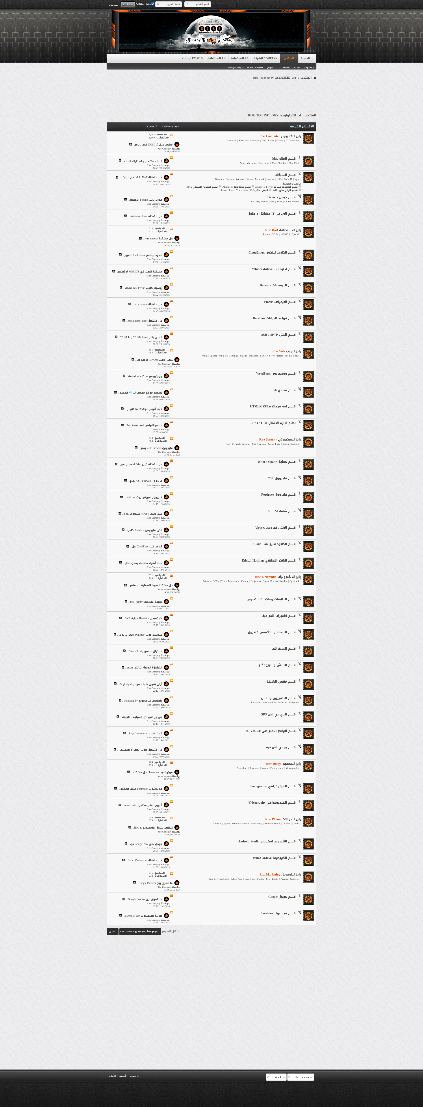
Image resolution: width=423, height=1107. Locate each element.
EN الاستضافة (217, 58)
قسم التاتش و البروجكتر (277, 665)
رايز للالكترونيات (278, 577)
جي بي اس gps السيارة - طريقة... (141, 717)
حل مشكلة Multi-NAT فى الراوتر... (140, 177)
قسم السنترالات (283, 649)
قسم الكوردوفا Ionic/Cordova (274, 858)
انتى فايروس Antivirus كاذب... (143, 530)
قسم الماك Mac (284, 159)
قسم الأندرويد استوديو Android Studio (267, 841)
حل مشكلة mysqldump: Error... (144, 321)
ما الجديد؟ (307, 58)
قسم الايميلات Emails (280, 302)
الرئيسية (134, 1076)
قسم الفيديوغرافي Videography (272, 803)
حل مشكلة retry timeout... (158, 238)
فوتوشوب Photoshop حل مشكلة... (152, 772)
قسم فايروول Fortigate (278, 495)
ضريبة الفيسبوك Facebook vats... (142, 915)
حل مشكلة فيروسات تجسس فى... (140, 464)
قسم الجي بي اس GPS (278, 714)
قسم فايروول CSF (282, 478)
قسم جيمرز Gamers (281, 197)
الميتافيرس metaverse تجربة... (144, 733)
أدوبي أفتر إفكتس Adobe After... (142, 805)
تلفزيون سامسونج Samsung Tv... (142, 700)
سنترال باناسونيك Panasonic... (144, 651)
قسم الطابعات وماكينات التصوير (271, 599)
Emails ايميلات (192, 58)
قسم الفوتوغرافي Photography (272, 786)
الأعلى (112, 931)
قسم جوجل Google (282, 897)
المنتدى (289, 58)
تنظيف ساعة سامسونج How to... (152, 827)
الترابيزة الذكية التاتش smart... (143, 667)
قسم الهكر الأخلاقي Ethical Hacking (269, 561)
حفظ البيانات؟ (143, 4)
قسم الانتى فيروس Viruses (275, 528)
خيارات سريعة (236, 67)
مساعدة (113, 5)
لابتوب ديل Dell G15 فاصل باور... (153, 144)
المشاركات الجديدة (304, 67)
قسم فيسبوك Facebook (278, 913)
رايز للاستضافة (283, 230)
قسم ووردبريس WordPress (276, 374)
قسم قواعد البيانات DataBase (274, 318)
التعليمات (284, 67)
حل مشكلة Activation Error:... (145, 216)
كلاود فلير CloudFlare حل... (146, 546)
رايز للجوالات (283, 819)
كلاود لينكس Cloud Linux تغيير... (142, 255)
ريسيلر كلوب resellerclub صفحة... (142, 288)
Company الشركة (265, 58)
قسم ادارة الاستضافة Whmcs (274, 269)
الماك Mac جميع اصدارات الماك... (142, 161)
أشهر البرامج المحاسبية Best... (143, 425)
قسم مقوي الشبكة (281, 682)
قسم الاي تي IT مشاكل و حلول (272, 214)
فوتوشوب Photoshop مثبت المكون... (140, 788)
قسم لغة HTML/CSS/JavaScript (273, 406)
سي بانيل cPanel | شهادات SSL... (142, 513)
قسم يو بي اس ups (281, 747)
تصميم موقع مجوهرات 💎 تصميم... (140, 392)
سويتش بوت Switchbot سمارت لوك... (139, 635)
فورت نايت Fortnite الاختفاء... (145, 200)
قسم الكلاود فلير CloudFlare (274, 544)
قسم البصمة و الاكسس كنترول (272, 632)
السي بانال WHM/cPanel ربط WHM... (140, 337)
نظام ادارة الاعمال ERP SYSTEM (271, 423)
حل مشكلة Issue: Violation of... (144, 860)
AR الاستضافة (239, 58)
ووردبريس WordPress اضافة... (144, 376)
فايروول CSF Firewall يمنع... (155, 448)
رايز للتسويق (280, 874)
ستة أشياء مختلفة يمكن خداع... (142, 563)
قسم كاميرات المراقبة (279, 616)
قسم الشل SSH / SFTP (278, 335)
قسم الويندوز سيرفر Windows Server (277, 187)
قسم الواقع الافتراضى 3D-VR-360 (271, 731)
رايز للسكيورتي (280, 439)
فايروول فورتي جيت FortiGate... (143, 497)
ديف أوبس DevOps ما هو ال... (154, 359)
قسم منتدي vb (284, 390)
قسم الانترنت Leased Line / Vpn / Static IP (244, 190)
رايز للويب (287, 351)
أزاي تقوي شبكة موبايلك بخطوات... (139, 684)
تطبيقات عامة (255, 67)
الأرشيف (123, 1076)
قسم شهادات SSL (282, 511)
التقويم (271, 67)
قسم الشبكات (285, 175)
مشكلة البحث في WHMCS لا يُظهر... (139, 271)
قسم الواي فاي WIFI (285, 190)
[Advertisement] (211, 93)
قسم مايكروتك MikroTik (237, 187)
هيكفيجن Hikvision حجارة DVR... (142, 618)
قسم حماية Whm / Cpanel (277, 462)
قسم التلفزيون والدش (278, 698)
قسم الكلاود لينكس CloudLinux (272, 253)
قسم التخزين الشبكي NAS (202, 187)
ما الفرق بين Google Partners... (155, 883)
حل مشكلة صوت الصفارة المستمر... (150, 585)
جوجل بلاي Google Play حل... (145, 844)
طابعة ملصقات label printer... (145, 601)
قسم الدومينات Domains (278, 285)
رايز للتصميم (283, 764)
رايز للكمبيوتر (280, 136)
